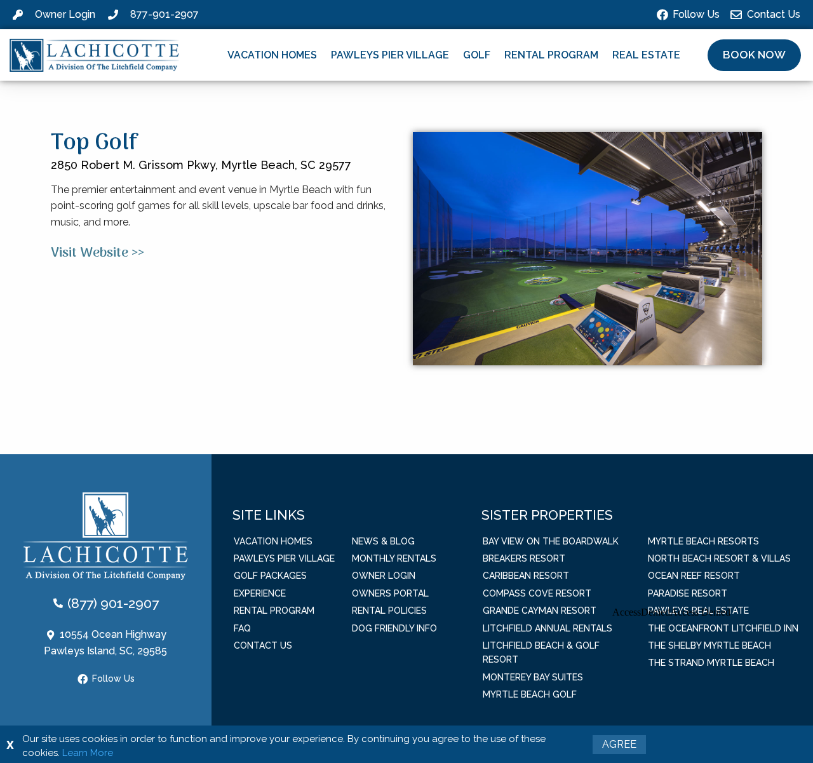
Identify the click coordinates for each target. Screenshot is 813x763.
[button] (754, 55)
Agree (619, 744)
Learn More (87, 753)
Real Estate (646, 55)
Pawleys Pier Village (390, 55)
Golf (476, 55)
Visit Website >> (97, 253)
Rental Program (551, 55)
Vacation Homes (272, 55)
